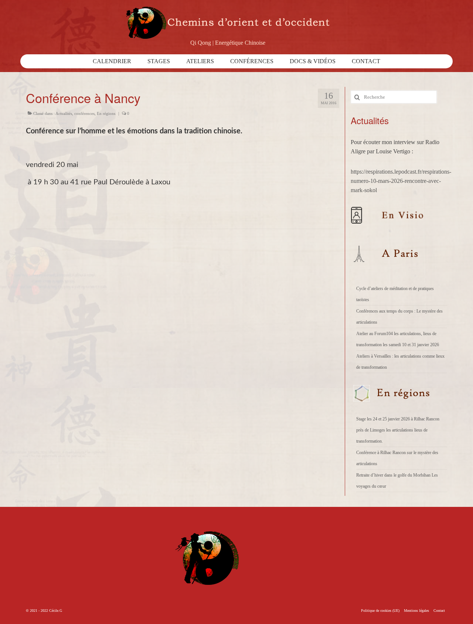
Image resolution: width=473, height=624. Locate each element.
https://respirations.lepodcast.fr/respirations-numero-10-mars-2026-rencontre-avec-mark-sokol (401, 180)
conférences (84, 113)
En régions (106, 113)
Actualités (63, 113)
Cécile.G (55, 610)
